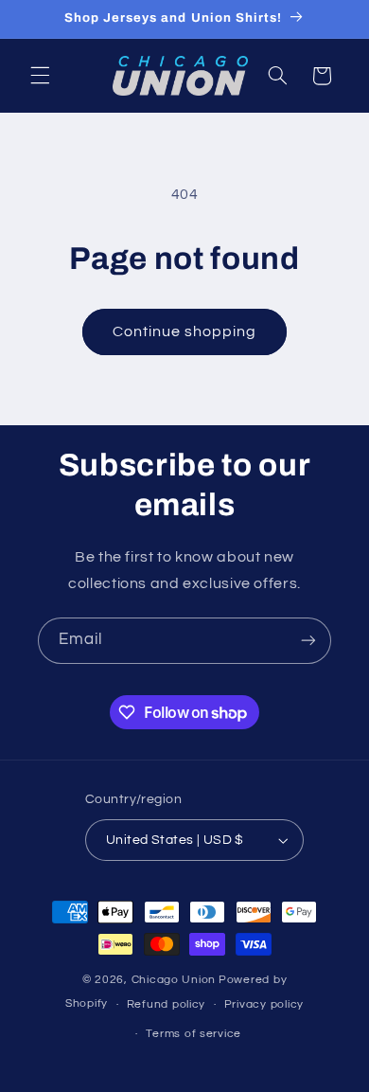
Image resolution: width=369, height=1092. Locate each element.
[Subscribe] (308, 641)
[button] (40, 76)
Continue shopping (185, 331)
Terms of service (193, 1034)
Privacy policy (264, 1004)
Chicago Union (174, 980)
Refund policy (166, 1004)
